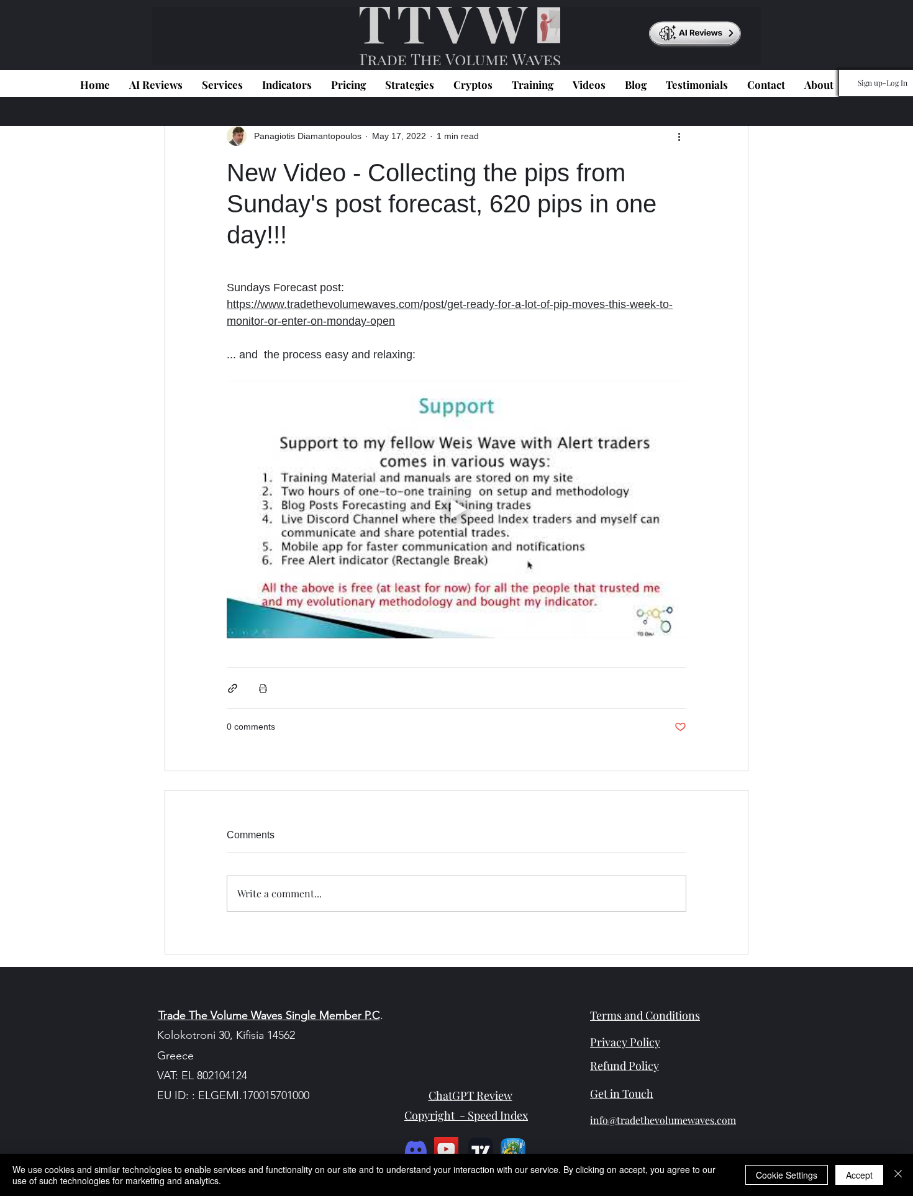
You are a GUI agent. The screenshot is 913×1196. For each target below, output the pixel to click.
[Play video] (456, 509)
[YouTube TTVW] (446, 1149)
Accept (859, 1175)
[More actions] (678, 136)
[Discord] (416, 1149)
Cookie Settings (786, 1175)
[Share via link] (232, 688)
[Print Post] (263, 688)
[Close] (898, 1175)
